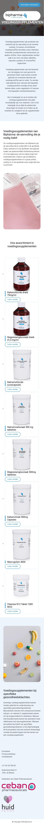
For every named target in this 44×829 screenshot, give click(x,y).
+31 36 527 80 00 (9, 766)
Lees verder (12, 299)
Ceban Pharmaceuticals (23, 779)
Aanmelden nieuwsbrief (29, 5)
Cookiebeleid (7, 757)
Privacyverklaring (8, 754)
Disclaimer (6, 751)
